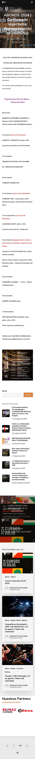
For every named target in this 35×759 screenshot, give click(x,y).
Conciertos (19, 668)
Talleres (13, 577)
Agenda (13, 620)
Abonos (17, 10)
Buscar (4, 391)
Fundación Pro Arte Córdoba (17, 39)
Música (18, 620)
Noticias (24, 620)
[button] (32, 2)
